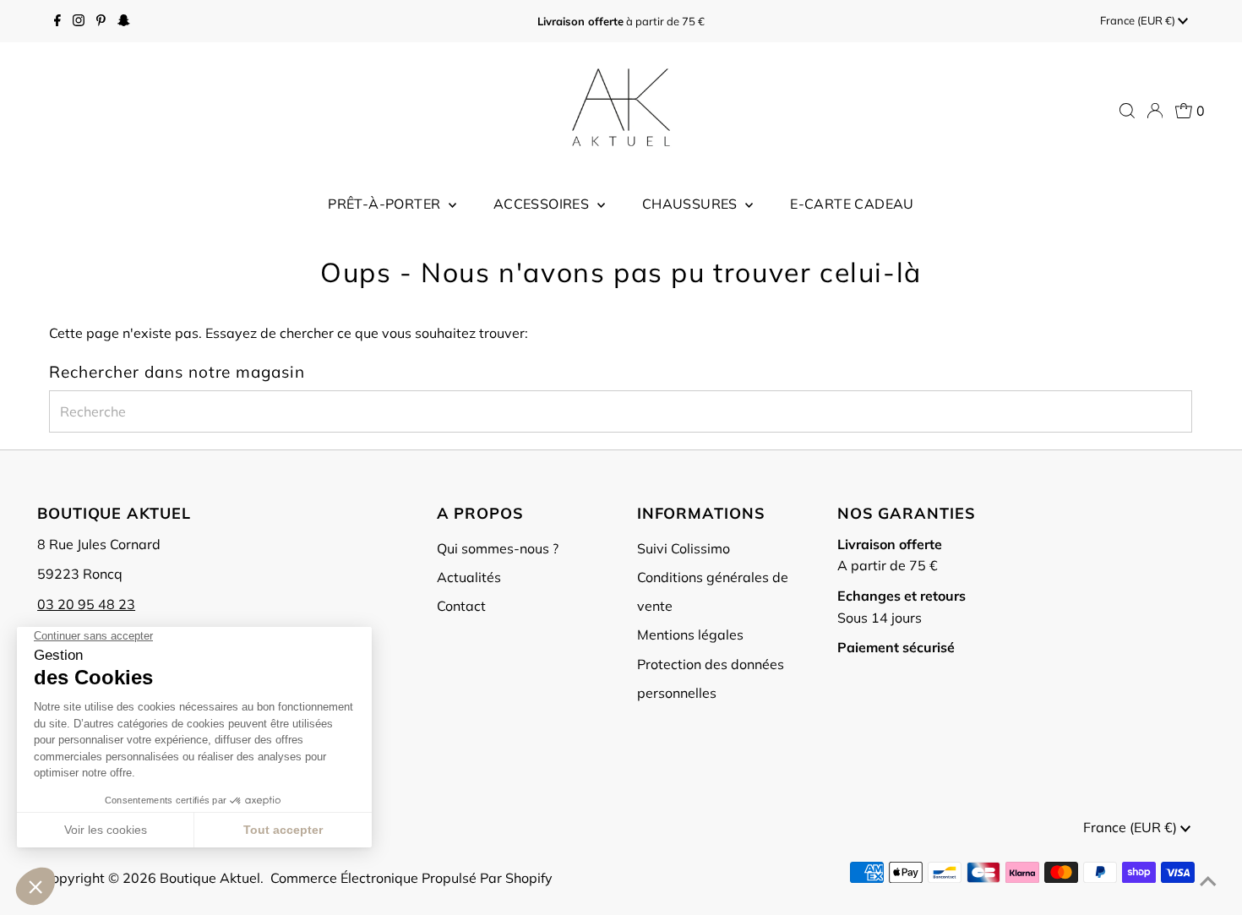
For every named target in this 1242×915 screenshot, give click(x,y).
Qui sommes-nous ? (497, 548)
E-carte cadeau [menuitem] (852, 203)
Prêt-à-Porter (386, 203)
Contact (461, 605)
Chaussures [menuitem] (691, 203)
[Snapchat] (123, 21)
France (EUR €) (1139, 20)
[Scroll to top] (1208, 881)
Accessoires (543, 203)
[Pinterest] (101, 21)
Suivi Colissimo (683, 548)
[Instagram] (78, 21)
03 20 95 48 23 (86, 604)
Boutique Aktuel (210, 877)
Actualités (469, 577)
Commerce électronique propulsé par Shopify (411, 877)
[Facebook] (57, 21)
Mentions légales (690, 634)
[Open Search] (1127, 110)
